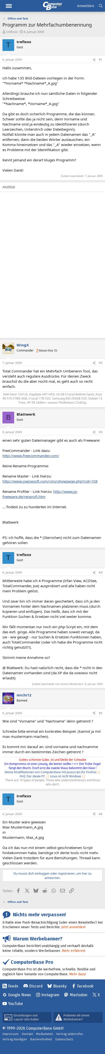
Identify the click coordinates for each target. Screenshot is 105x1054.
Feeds (13, 986)
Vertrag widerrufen (69, 1034)
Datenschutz (64, 1039)
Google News (19, 995)
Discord (35, 986)
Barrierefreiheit (41, 1039)
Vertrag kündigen (14, 1039)
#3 (101, 432)
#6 (101, 814)
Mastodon (78, 995)
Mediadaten (44, 1034)
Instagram (50, 995)
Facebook (85, 986)
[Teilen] (94, 60)
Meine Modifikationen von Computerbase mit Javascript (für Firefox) (50, 772)
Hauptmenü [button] (8, 6)
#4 (101, 572)
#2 (101, 363)
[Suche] (100, 5)
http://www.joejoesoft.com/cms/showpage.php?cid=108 (50, 481)
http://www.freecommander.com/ (30, 455)
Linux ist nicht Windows (65, 776)
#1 (101, 60)
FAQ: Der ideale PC (32, 776)
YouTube (15, 1003)
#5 (101, 713)
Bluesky (60, 986)
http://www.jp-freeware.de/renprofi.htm (40, 494)
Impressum (10, 1034)
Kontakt (27, 1034)
